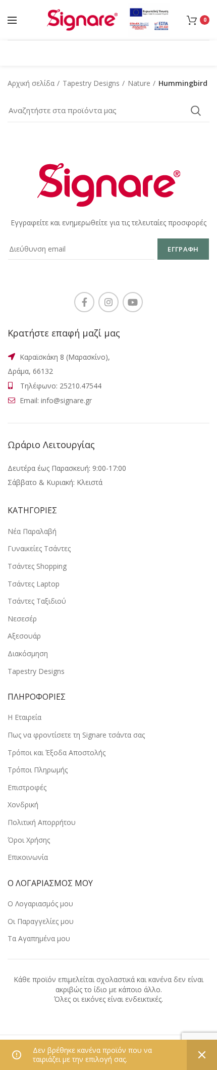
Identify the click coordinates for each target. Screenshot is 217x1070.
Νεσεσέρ (22, 618)
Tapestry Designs (91, 83)
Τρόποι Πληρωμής (38, 769)
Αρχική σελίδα (31, 83)
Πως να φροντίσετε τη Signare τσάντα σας (76, 735)
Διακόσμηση (28, 653)
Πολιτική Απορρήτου (42, 822)
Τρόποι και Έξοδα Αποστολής (56, 752)
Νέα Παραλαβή (32, 531)
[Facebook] (84, 302)
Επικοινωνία (28, 857)
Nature (139, 83)
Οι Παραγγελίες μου (41, 921)
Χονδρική (23, 804)
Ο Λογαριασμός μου (40, 903)
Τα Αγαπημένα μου (39, 938)
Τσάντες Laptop (34, 584)
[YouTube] (133, 302)
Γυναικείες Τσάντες (39, 548)
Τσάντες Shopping (37, 566)
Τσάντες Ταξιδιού (37, 601)
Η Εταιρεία (24, 717)
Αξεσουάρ (24, 636)
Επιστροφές (27, 787)
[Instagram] (108, 302)
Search (195, 110)
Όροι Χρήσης (29, 840)
